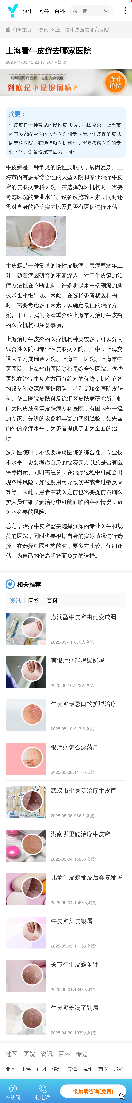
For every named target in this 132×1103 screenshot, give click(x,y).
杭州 (88, 1068)
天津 (72, 1068)
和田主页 (22, 29)
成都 (119, 1068)
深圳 (57, 1068)
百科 (59, 10)
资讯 (28, 10)
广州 (41, 1068)
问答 (44, 10)
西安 (103, 1068)
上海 (26, 1068)
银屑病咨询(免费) (93, 1091)
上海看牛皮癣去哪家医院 (82, 29)
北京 (10, 1068)
